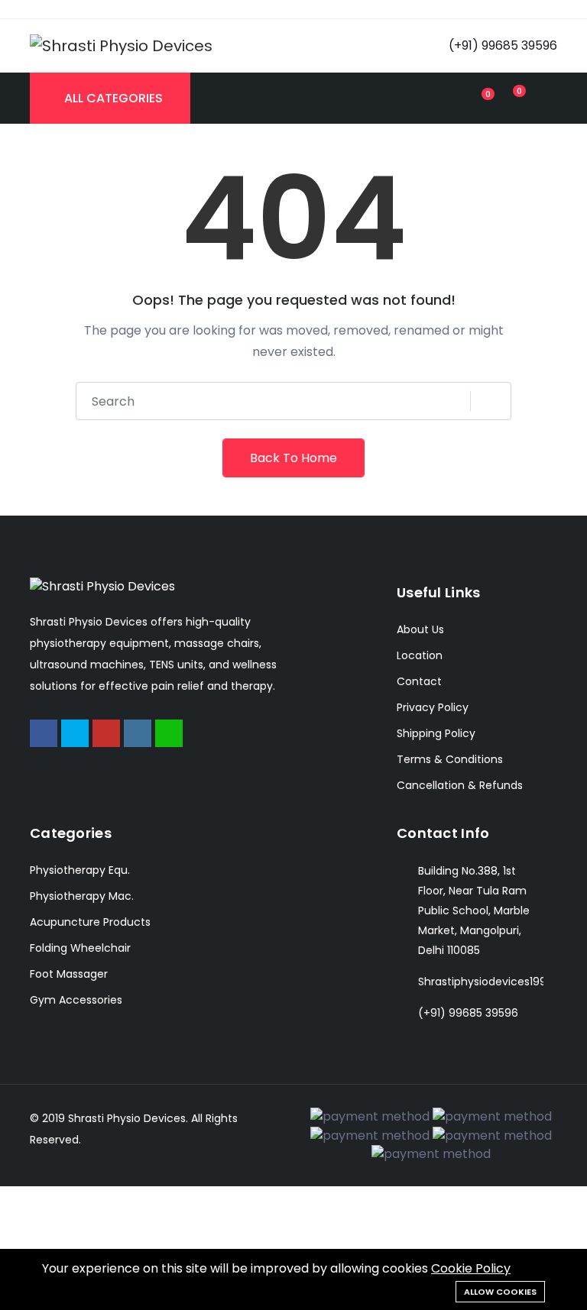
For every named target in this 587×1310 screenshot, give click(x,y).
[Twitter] (75, 733)
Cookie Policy (471, 1268)
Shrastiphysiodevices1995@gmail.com (480, 981)
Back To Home (293, 458)
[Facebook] (43, 733)
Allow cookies (500, 1292)
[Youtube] (106, 733)
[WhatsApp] (169, 733)
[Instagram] (137, 733)
